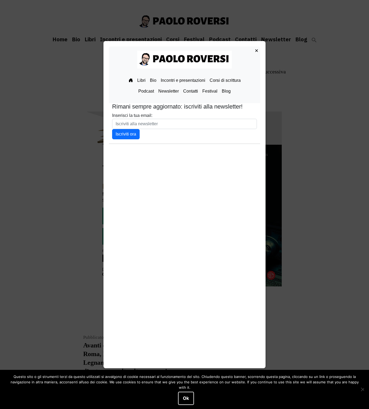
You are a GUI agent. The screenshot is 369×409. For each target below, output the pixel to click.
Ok (186, 398)
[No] (362, 389)
